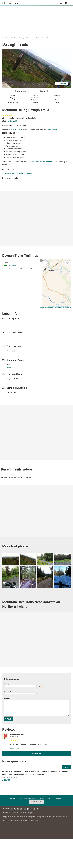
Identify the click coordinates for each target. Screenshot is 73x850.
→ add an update (52, 129)
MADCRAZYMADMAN (17, 129)
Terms (32, 820)
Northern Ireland (31, 38)
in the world (12, 121)
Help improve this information (43, 161)
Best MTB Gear (46, 817)
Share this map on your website (62, 307)
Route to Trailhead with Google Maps (18, 173)
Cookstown (39, 38)
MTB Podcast (14, 817)
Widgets (30, 813)
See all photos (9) (61, 83)
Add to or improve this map (46, 307)
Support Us (23, 813)
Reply (12, 749)
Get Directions (21, 91)
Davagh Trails (46, 38)
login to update (10, 381)
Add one (9, 368)
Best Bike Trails (25, 817)
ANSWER (6, 780)
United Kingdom (22, 38)
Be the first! (10, 350)
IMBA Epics (36, 817)
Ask (66, 767)
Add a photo (33, 91)
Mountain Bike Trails (11, 38)
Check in (51, 91)
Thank (17, 749)
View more (36, 753)
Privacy (37, 820)
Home (3, 38)
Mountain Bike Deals (60, 817)
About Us (15, 813)
